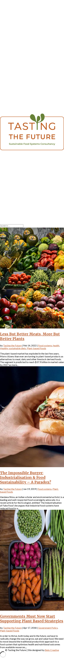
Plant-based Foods (36, 348)
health (56, 345)
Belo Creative (52, 650)
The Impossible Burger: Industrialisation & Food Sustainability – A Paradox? (25, 477)
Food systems (45, 345)
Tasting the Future (12, 345)
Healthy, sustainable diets (13, 348)
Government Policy (48, 627)
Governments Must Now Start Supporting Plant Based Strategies (31, 618)
